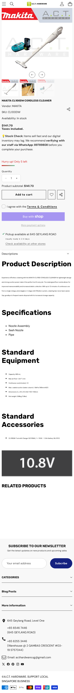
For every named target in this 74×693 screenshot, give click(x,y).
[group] (10, 88)
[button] (32, 75)
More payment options (33, 225)
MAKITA (17, 106)
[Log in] (62, 4)
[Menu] (4, 4)
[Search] (12, 4)
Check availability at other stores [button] (25, 243)
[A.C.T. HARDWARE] (37, 4)
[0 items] (70, 4)
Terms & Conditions (42, 206)
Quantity (7, 171)
